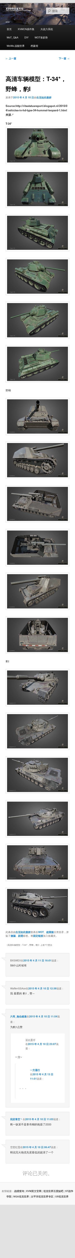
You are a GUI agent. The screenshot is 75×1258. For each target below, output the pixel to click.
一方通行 (35, 1070)
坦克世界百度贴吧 (53, 1191)
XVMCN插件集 (26, 29)
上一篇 (11, 58)
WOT (41, 932)
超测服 (50, 932)
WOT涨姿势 (41, 37)
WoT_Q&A (12, 37)
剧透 (20, 936)
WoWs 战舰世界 (16, 45)
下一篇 (64, 58)
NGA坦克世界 (21, 1196)
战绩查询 (19, 1191)
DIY (26, 37)
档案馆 (34, 45)
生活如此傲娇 (43, 97)
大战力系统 (46, 29)
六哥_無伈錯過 (18, 1016)
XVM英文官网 (33, 1191)
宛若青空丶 (16, 1119)
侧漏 (13, 936)
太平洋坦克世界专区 (42, 1196)
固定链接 (38, 936)
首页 (9, 29)
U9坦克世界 (62, 1196)
